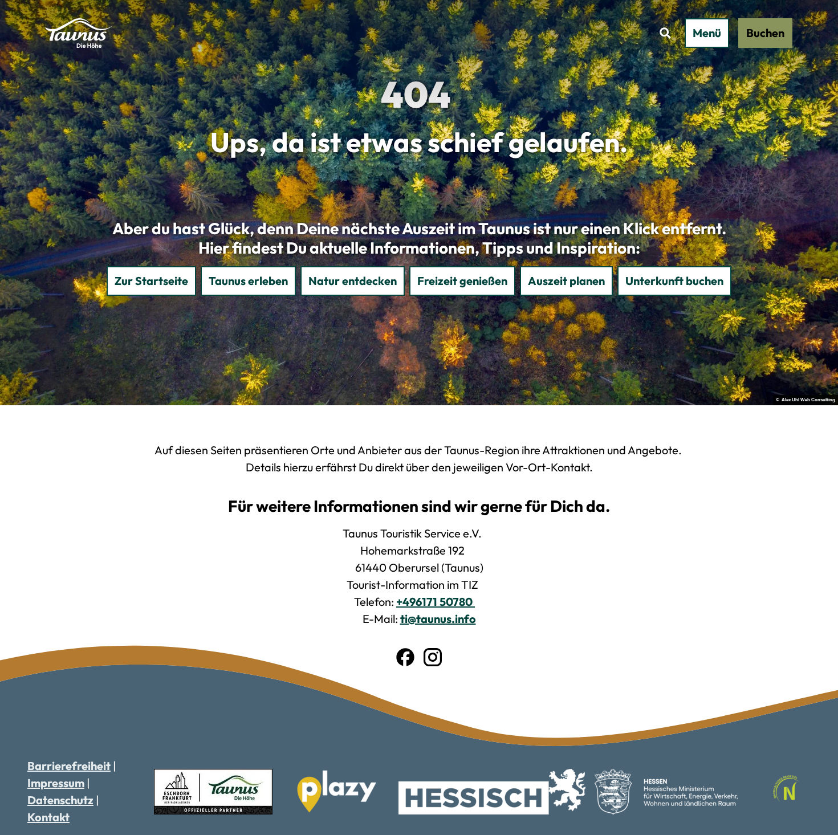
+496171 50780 (435, 601)
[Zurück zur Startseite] (79, 33)
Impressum (55, 783)
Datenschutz (60, 800)
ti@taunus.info (438, 619)
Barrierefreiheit (69, 766)
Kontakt (48, 817)
